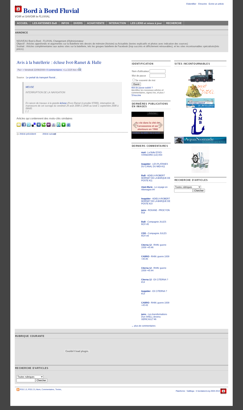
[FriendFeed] (68, 126)
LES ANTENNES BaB (44, 23)
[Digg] (38, 126)
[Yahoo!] (48, 126)
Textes (58, 389)
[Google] (53, 126)
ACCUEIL (22, 23)
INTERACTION (117, 23)
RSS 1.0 (23, 389)
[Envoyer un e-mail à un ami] (19, 126)
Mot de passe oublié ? (142, 87)
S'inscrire (202, 4)
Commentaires (48, 389)
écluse (63, 103)
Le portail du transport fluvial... (41, 77)
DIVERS (78, 23)
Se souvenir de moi (145, 80)
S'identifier (191, 4)
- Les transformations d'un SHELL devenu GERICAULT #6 (154, 317)
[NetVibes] (63, 126)
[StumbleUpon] (58, 126)
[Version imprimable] (79, 70)
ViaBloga (190, 391)
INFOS (65, 23)
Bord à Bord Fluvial (50, 10)
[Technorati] (43, 126)
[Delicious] (33, 126)
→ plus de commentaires (143, 326)
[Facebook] (24, 126)
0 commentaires (55, 70)
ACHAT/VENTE (95, 23)
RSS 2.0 (31, 389)
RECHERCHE (174, 23)
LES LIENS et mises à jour (146, 23)
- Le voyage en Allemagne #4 (154, 188)
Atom (38, 389)
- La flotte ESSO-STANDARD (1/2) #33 (151, 153)
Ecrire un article (216, 4)
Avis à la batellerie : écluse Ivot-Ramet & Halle (59, 62)
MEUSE (30, 87)
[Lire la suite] (148, 125)
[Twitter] (29, 126)
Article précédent (28, 134)
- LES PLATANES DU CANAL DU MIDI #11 (154, 165)
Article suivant (49, 134)
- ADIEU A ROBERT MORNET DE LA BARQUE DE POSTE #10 (155, 201)
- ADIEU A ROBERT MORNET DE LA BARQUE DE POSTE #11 (155, 178)
